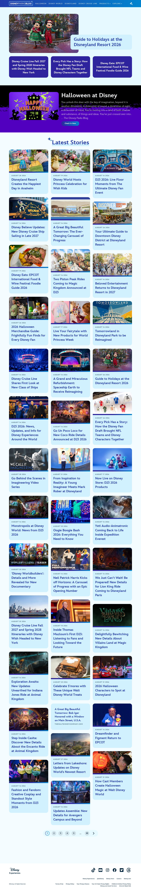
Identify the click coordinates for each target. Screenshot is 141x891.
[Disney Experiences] (15, 871)
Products (104, 4)
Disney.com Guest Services (108, 886)
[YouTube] (100, 870)
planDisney (100, 879)
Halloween (40, 4)
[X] (121, 870)
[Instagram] (107, 870)
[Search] (131, 3)
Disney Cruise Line (88, 4)
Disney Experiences (89, 879)
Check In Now (70, 123)
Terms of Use (59, 884)
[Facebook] (114, 870)
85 (87, 833)
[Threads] (128, 870)
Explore (117, 4)
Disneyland (70, 4)
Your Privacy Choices (83, 884)
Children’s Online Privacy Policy (121, 884)
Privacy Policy (70, 884)
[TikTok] (93, 870)
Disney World (56, 4)
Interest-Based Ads (125, 886)
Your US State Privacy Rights (100, 884)
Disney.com (127, 879)
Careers (119, 879)
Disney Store (110, 879)
